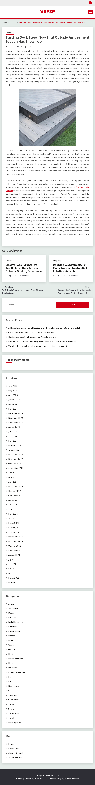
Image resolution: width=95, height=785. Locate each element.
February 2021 (15, 582)
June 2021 (13, 564)
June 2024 (13, 436)
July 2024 (12, 431)
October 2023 (14, 463)
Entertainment (14, 631)
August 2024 (14, 427)
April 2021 (13, 573)
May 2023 (13, 477)
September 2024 (16, 422)
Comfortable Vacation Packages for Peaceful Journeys (32, 337)
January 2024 (14, 450)
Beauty (11, 613)
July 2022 (12, 504)
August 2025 (14, 404)
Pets (10, 681)
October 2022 (14, 491)
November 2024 (15, 418)
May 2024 (13, 441)
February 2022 (15, 527)
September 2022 (16, 495)
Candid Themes (72, 778)
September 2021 (16, 550)
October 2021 (14, 546)
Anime (11, 604)
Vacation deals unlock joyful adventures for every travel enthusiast (37, 346)
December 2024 (15, 413)
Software (12, 704)
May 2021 (13, 568)
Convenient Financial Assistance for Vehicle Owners (31, 332)
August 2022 (14, 500)
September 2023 (16, 468)
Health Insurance (15, 658)
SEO (10, 690)
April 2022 (13, 518)
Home (11, 663)
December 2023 (15, 454)
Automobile (13, 608)
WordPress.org (15, 757)
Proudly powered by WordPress (30, 778)
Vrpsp (47, 11)
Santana (30, 47)
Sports (11, 709)
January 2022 (14, 532)
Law (10, 677)
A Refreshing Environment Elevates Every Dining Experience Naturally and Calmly (44, 328)
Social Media (13, 699)
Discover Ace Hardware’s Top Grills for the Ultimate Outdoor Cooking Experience (24, 268)
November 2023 (15, 459)
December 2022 (15, 486)
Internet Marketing (16, 672)
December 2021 (15, 536)
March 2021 (13, 578)
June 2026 (13, 386)
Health (11, 654)
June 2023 (13, 472)
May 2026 (13, 390)
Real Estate (13, 686)
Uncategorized (14, 722)
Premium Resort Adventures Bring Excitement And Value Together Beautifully (42, 341)
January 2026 (14, 399)
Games (11, 645)
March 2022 (13, 523)
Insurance (12, 667)
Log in (11, 744)
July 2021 (12, 559)
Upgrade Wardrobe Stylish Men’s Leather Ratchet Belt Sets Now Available (70, 268)
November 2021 (15, 541)
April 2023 (13, 482)
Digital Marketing (15, 622)
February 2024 (15, 445)
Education (12, 626)
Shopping (10, 33)
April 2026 (13, 395)
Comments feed (15, 753)
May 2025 (13, 409)
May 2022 (13, 514)
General (11, 649)
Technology (13, 713)
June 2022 (13, 509)
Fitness (11, 640)
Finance (11, 635)
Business (12, 617)
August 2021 (14, 555)
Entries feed (13, 748)
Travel (11, 718)
